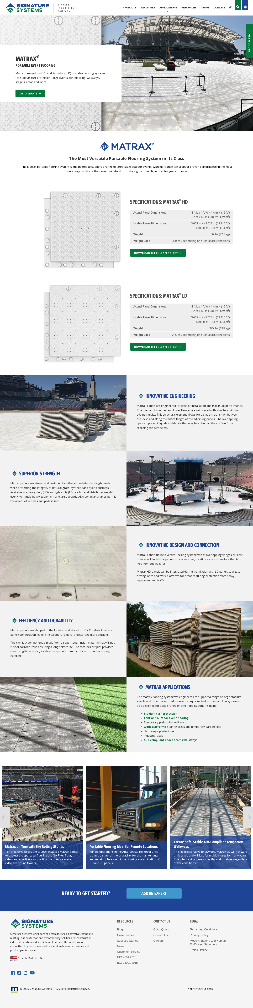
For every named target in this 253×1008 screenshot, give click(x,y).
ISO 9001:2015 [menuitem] (126, 957)
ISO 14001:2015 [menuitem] (127, 962)
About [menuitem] (205, 7)
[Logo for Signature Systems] (45, 8)
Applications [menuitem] (168, 7)
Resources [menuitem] (188, 7)
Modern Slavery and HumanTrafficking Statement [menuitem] (208, 942)
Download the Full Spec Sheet (156, 253)
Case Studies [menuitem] (125, 935)
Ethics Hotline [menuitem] (199, 950)
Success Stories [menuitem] (127, 940)
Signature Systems (41, 988)
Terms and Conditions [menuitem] (204, 929)
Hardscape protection (159, 731)
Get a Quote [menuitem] (161, 929)
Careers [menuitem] (158, 940)
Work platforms (155, 727)
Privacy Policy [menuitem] (199, 935)
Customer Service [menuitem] (128, 951)
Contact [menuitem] (219, 7)
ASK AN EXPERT (154, 893)
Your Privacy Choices (200, 988)
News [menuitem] (120, 946)
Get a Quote (249, 43)
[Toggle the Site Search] (238, 5)
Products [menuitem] (129, 7)
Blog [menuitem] (120, 929)
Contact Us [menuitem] (160, 935)
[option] (42, 817)
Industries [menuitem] (148, 7)
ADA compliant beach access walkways (170, 740)
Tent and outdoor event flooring (166, 718)
